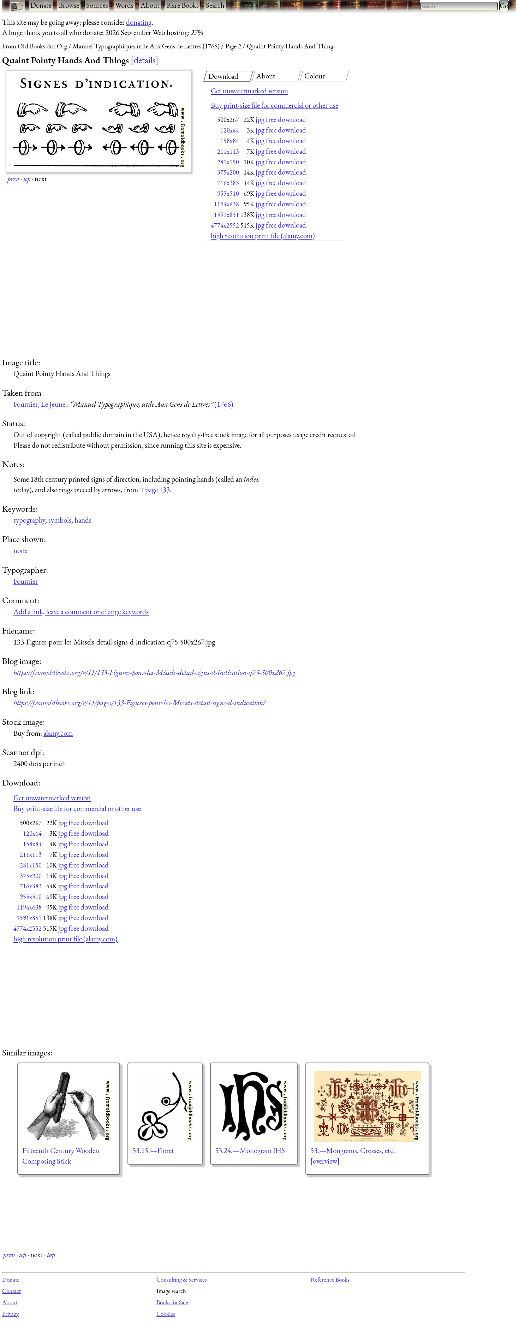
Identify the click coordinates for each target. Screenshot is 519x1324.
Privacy (10, 1314)
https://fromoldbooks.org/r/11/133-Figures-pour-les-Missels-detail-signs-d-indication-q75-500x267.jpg (154, 672)
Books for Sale (172, 1302)
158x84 (229, 141)
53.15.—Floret (153, 1150)
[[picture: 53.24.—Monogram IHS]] (254, 1106)
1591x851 (226, 215)
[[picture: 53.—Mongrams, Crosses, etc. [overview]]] (367, 1106)
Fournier (25, 581)
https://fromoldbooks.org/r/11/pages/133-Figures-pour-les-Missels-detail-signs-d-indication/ (139, 702)
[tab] (228, 76)
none (20, 550)
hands (82, 520)
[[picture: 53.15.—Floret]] (165, 1106)
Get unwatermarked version (249, 90)
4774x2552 (225, 225)
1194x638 (226, 204)
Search (215, 5)
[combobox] (459, 6)
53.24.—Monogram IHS (250, 1150)
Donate (41, 5)
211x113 (228, 151)
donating (138, 22)
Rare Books (183, 5)
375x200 (228, 172)
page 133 (157, 489)
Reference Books (330, 1279)
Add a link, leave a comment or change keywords (81, 611)
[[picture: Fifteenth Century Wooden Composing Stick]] (68, 1106)
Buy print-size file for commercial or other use (274, 105)
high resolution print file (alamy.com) (263, 235)
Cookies (165, 1314)
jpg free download (281, 119)
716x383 (228, 183)
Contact (11, 1291)
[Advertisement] (262, 300)
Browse (69, 5)
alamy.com (58, 733)
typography (29, 520)
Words (124, 5)
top (51, 1254)
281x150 (228, 162)
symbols (59, 520)
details (144, 60)
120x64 (229, 130)
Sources (97, 5)
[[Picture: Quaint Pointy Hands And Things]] (98, 121)
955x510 (228, 193)
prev (13, 178)
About (150, 5)
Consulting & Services (181, 1279)
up (26, 178)
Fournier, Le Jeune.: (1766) (123, 404)
